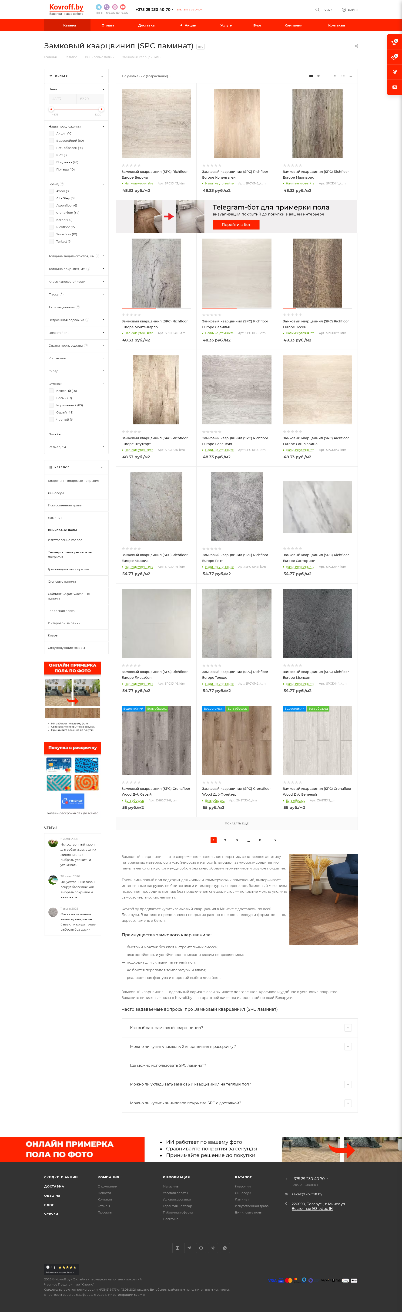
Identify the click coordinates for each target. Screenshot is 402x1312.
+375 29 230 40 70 (153, 9)
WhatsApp (225, 1248)
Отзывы (104, 1206)
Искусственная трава (252, 1206)
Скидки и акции (61, 1177)
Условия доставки (177, 1199)
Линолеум (243, 1193)
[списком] (343, 76)
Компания (108, 1177)
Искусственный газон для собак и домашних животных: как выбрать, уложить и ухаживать (78, 855)
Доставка (54, 1186)
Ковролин (243, 1186)
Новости (104, 1193)
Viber (213, 1248)
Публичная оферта (178, 1212)
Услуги (51, 1214)
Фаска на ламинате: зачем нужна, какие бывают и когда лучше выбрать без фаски (78, 921)
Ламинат (242, 1199)
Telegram (189, 1248)
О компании (107, 1186)
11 (260, 840)
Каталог (243, 1177)
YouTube (201, 1248)
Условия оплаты (175, 1193)
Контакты (105, 1199)
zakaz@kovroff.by (307, 1194)
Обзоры (52, 1195)
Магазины (171, 1186)
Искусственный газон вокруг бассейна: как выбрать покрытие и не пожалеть (77, 889)
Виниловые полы (248, 1212)
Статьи (50, 827)
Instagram (177, 1248)
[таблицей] (350, 76)
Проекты (105, 1212)
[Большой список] (318, 76)
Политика (170, 1219)
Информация (176, 1177)
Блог (49, 1205)
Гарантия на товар (177, 1206)
